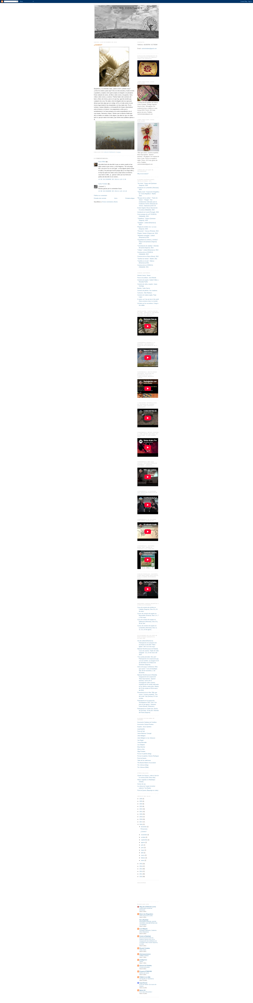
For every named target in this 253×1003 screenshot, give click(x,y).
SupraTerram (143, 983)
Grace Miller (101, 161)
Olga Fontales (141, 751)
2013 (141, 869)
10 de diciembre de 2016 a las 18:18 (112, 191)
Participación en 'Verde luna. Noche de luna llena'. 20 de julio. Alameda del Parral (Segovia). (148, 710)
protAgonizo (143, 960)
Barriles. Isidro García (143, 288)
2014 (141, 866)
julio (142, 845)
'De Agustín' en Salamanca (146, 978)
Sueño (141, 961)
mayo (143, 850)
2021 (141, 811)
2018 (141, 819)
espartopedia (141, 729)
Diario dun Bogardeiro (146, 914)
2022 (141, 809)
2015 (141, 863)
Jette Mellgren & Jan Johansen (146, 738)
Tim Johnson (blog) (142, 765)
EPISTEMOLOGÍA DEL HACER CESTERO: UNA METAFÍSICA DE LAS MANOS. (148, 923)
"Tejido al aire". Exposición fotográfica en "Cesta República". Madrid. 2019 (148, 193)
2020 (141, 814)
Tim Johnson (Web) (143, 767)
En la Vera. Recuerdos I (145, 992)
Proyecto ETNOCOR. (145, 971)
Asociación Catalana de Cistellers (147, 722)
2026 (141, 798)
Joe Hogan (140, 740)
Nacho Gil (142, 990)
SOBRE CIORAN (144, 955)
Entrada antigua (129, 198)
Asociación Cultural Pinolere (145, 724)
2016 (141, 824)
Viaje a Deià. (142, 950)
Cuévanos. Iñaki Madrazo (144, 293)
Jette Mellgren (141, 735)
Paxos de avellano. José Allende (146, 277)
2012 (141, 871)
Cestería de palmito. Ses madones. (147, 290)
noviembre (144, 834)
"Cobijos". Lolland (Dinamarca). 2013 (147, 250)
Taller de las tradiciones (144, 760)
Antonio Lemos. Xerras (144, 275)
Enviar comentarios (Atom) (110, 202)
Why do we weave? (142, 173)
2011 (141, 874)
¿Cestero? (143, 831)
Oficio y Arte (140, 749)
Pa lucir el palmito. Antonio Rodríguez (148, 756)
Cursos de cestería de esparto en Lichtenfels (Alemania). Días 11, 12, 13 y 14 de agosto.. (147, 627)
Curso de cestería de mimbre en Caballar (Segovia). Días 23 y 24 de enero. (147, 609)
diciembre (144, 826)
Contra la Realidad (145, 936)
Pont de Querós (141, 758)
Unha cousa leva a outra (146, 915)
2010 (141, 876)
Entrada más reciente (100, 198)
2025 (141, 801)
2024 (141, 804)
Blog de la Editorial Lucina (147, 906)
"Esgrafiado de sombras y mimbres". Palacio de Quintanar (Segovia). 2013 (147, 241)
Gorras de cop (141, 784)
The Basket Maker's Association (146, 762)
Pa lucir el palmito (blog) (144, 753)
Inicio (115, 198)
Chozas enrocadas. (144, 967)
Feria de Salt (141, 731)
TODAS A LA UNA (144, 977)
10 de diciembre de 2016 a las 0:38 (112, 179)
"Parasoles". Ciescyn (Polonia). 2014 (148, 231)
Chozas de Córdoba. (145, 965)
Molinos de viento (144, 973)
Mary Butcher (141, 747)
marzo (143, 855)
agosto (143, 842)
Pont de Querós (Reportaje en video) (147, 790)
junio (142, 847)
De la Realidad (143, 920)
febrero (143, 858)
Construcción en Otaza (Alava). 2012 (148, 256)
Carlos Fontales (127, 8)
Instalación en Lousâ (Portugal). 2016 (148, 212)
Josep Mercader (142, 742)
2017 (141, 822)
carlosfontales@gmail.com (149, 48)
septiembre (144, 840)
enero (143, 860)
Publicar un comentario (100, 195)
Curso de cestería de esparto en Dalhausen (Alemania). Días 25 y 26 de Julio (147, 621)
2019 (141, 816)
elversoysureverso (145, 954)
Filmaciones (144, 829)
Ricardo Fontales (144, 948)
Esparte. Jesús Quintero (144, 726)
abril (142, 852)
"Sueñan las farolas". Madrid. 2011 (147, 258)
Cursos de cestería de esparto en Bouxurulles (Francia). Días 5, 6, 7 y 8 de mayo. (148, 615)
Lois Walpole (141, 744)
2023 (141, 806)
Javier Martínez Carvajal (144, 733)
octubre (143, 837)
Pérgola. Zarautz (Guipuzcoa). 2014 (147, 233)
